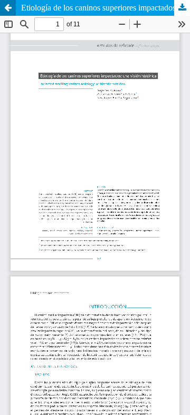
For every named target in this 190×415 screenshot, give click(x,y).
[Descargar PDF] (182, 8)
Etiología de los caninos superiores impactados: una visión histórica (105, 7)
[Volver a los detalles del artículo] (8, 8)
